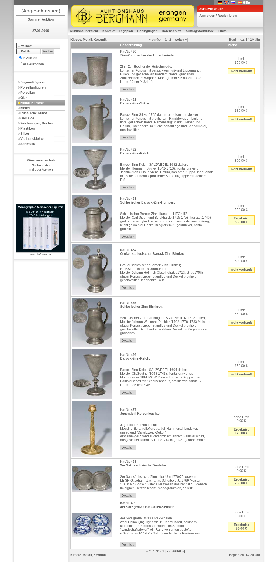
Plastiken (27, 128)
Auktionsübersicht (84, 31)
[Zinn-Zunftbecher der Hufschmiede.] (92, 70)
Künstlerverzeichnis (41, 160)
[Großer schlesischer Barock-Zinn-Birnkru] (92, 268)
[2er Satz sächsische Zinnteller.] (92, 478)
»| (186, 40)
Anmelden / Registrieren (218, 16)
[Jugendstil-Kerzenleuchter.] (92, 428)
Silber (24, 134)
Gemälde (27, 118)
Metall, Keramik (32, 103)
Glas (23, 98)
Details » (128, 89)
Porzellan (27, 92)
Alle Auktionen (33, 64)
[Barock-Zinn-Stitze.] (92, 118)
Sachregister (41, 165)
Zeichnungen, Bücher (36, 123)
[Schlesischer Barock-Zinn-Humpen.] (92, 217)
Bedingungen (147, 31)
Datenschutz (171, 31)
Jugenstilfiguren (32, 82)
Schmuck (27, 144)
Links (222, 31)
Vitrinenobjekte (32, 139)
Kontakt (108, 31)
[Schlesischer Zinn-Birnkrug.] (92, 321)
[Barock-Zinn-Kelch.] (92, 168)
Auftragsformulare (199, 31)
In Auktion (30, 58)
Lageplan (126, 31)
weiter (179, 40)
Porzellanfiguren (33, 87)
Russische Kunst (33, 113)
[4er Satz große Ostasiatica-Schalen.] (92, 524)
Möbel (25, 108)
